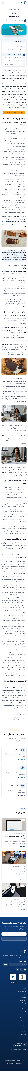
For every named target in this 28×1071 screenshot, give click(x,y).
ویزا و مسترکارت (23, 997)
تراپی (11, 100)
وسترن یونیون (23, 1000)
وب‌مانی (25, 1006)
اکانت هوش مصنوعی (22, 991)
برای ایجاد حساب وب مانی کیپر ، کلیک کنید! (14, 112)
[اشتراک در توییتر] (18, 719)
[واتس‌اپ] (17, 969)
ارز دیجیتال (24, 1003)
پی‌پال (25, 994)
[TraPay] (22, 2)
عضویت (15, 934)
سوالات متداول (23, 1026)
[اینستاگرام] (21, 969)
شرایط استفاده (23, 1034)
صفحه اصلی (24, 1020)
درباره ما (25, 1023)
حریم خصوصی (18, 1063)
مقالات (25, 1029)
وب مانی (14, 13)
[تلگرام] (25, 969)
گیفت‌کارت (24, 1011)
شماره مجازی (24, 1009)
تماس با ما (14, 939)
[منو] (2, 2)
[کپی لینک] (15, 719)
